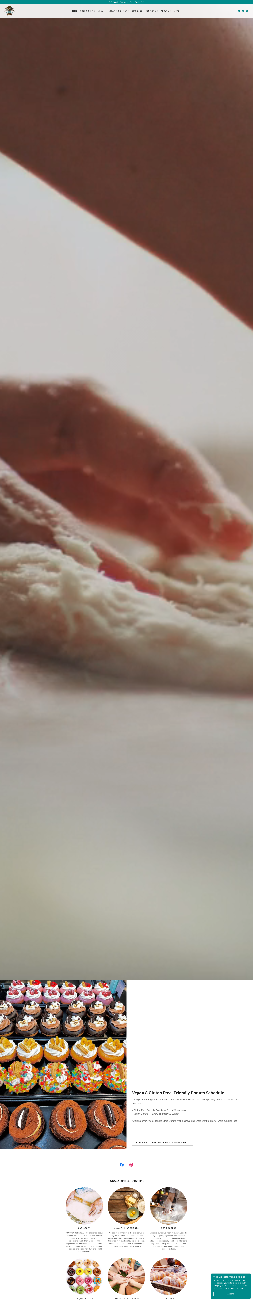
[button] (101, 11)
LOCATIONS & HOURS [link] (119, 11)
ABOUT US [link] (166, 11)
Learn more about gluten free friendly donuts (162, 1143)
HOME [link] (74, 11)
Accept (231, 1294)
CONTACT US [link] (151, 11)
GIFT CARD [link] (137, 11)
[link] (9, 11)
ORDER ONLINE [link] (87, 11)
